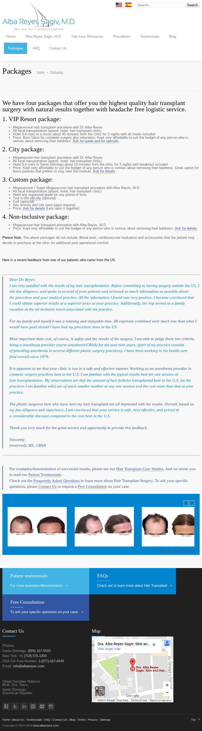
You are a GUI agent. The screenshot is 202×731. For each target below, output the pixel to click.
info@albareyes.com (28, 666)
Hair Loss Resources (87, 36)
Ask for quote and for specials (96, 141)
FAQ (36, 48)
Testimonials (149, 36)
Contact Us (58, 48)
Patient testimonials (29, 575)
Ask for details (104, 171)
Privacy (93, 719)
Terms (81, 719)
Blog (172, 36)
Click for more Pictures (176, 551)
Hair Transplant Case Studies (139, 469)
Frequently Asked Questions (56, 481)
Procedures (121, 36)
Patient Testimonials (44, 475)
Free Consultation (92, 486)
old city (35, 198)
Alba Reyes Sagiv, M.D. (43, 36)
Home (11, 36)
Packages (15, 48)
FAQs (102, 575)
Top (193, 719)
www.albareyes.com (46, 725)
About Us (18, 719)
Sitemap (105, 719)
